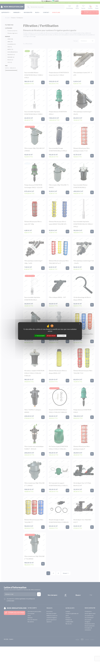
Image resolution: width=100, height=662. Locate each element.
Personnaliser (61, 335)
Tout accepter (40, 335)
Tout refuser (51, 335)
